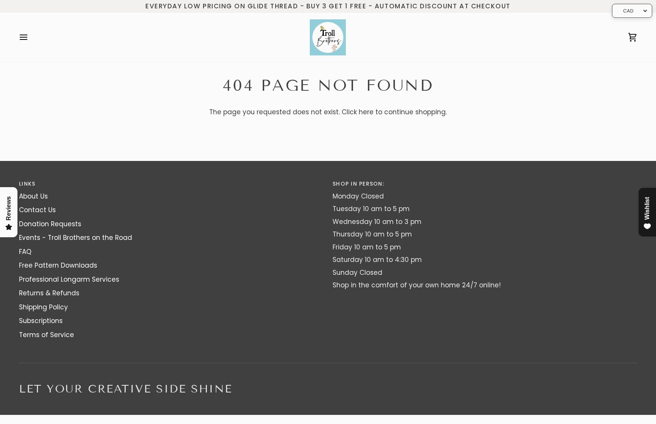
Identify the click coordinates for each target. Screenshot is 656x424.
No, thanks (328, 263)
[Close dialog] (402, 139)
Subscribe (328, 238)
